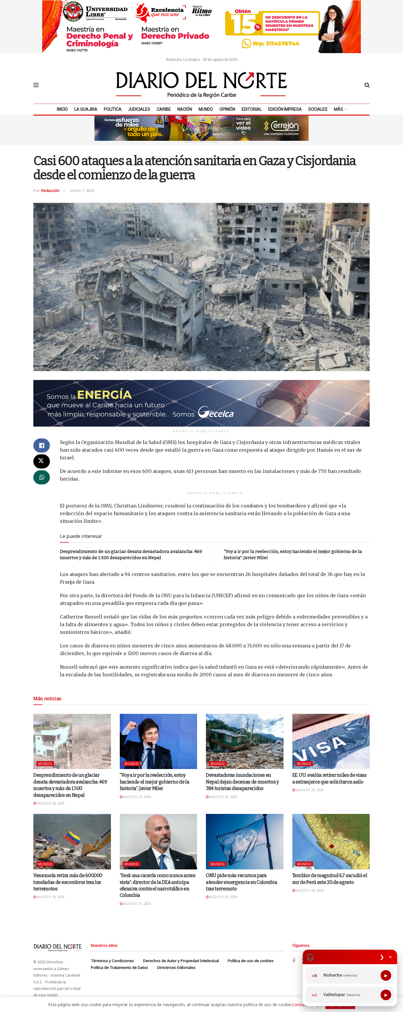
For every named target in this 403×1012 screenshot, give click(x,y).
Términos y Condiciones (112, 960)
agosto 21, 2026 (136, 903)
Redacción (50, 190)
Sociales (317, 109)
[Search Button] (367, 85)
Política (113, 109)
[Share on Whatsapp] (41, 477)
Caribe (164, 109)
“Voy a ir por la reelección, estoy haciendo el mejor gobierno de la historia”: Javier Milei (154, 781)
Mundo (206, 109)
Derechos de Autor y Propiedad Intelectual (181, 960)
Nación (184, 109)
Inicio (62, 109)
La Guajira (85, 109)
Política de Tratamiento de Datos (119, 967)
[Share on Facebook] (41, 445)
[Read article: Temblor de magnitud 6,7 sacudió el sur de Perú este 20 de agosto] (331, 841)
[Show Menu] (36, 85)
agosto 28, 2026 (50, 803)
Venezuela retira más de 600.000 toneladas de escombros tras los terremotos (67, 882)
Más (338, 109)
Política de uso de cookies (251, 960)
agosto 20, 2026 (309, 890)
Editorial (252, 109)
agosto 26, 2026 (223, 796)
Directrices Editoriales (176, 967)
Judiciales (139, 109)
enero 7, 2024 (82, 190)
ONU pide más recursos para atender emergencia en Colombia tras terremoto (241, 882)
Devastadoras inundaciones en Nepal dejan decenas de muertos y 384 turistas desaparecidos (242, 781)
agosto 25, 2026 (309, 790)
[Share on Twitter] (41, 461)
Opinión (227, 109)
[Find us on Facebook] (293, 961)
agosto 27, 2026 (136, 796)
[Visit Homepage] (201, 85)
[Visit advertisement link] (201, 26)
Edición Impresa (285, 109)
